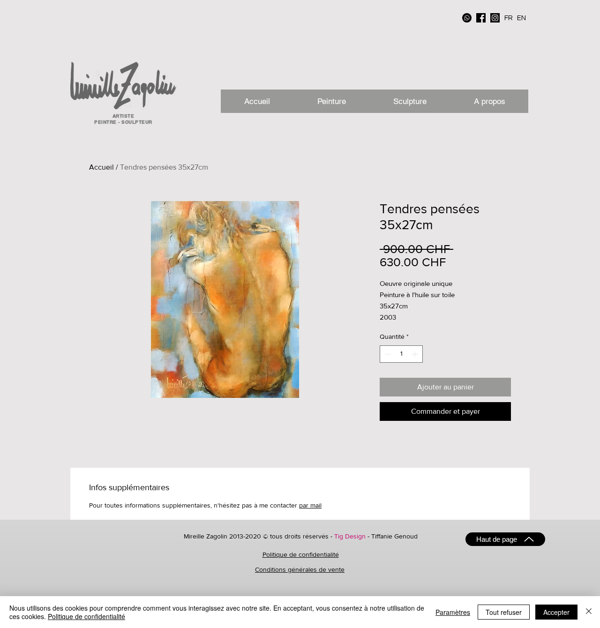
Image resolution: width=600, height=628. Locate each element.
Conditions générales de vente (300, 569)
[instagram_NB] (495, 17)
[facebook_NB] (481, 17)
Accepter (556, 612)
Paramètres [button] (452, 612)
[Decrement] (387, 354)
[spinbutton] (401, 354)
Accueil (101, 167)
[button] (489, 101)
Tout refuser (504, 612)
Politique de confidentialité (300, 554)
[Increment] (415, 354)
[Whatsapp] (467, 17)
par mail (310, 505)
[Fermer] (588, 612)
